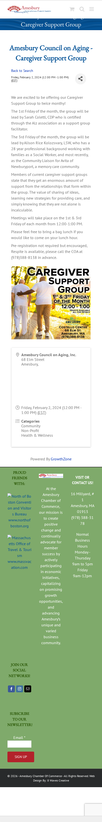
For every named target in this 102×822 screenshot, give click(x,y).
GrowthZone (61, 458)
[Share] (80, 78)
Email (19, 737)
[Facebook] (11, 688)
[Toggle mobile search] (81, 9)
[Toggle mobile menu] (92, 9)
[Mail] (27, 688)
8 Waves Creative (58, 780)
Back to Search (22, 70)
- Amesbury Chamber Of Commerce (40, 776)
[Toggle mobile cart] (72, 9)
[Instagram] (19, 688)
